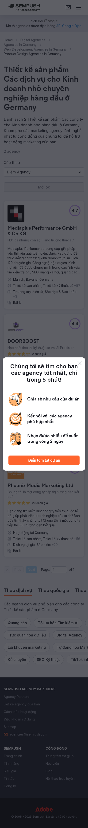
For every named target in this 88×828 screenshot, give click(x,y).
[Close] (79, 363)
